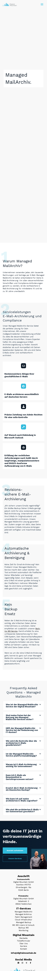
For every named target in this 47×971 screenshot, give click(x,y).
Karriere (23, 946)
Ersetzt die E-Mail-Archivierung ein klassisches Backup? (22, 789)
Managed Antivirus (23, 914)
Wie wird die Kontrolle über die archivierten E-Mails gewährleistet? (21, 743)
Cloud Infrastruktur (23, 920)
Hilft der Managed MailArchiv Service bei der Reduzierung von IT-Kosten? (22, 730)
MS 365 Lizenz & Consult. (23, 925)
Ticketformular (23, 941)
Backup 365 (23, 928)
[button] (23, 705)
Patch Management (23, 917)
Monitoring (23, 930)
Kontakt (23, 949)
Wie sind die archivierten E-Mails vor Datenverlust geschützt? (22, 810)
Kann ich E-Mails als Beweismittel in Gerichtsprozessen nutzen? (19, 777)
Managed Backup (23, 922)
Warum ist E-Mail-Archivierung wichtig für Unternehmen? (21, 765)
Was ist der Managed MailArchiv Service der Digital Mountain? (22, 705)
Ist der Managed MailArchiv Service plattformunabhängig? (21, 755)
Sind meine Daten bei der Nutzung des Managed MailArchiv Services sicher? (19, 717)
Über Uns (23, 944)
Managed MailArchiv (23, 912)
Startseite (23, 938)
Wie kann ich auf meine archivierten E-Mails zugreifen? (21, 800)
